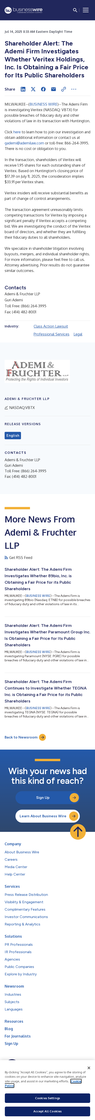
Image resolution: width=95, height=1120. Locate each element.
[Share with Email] (53, 89)
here (17, 132)
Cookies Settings (47, 1098)
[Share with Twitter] (33, 89)
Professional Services (51, 334)
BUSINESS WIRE (43, 104)
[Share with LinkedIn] (23, 89)
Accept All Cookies (47, 1111)
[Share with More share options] (73, 89)
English (12, 435)
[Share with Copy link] (63, 89)
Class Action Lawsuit (51, 326)
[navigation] (85, 10)
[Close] (89, 1068)
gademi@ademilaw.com (24, 143)
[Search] (75, 10)
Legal (78, 334)
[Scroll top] (78, 832)
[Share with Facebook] (43, 89)
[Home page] (23, 10)
